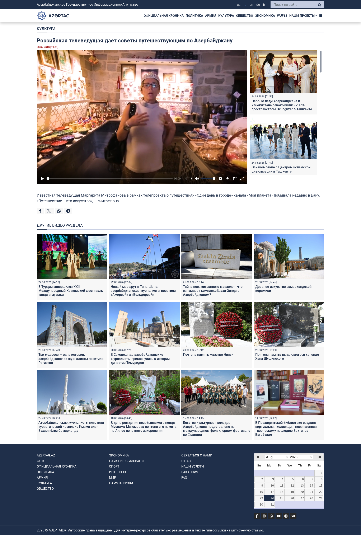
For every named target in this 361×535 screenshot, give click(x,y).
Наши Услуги (192, 466)
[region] (286, 112)
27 (302, 498)
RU (245, 5)
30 (261, 504)
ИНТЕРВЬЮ (117, 472)
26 (292, 498)
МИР (112, 477)
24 (272, 498)
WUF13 (282, 16)
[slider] (110, 178)
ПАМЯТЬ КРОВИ (121, 483)
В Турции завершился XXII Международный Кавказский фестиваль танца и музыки (70, 291)
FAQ (184, 477)
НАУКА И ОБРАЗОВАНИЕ (127, 461)
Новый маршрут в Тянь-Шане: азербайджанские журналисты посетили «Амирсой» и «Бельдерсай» (143, 291)
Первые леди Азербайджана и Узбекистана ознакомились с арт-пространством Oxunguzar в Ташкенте (282, 105)
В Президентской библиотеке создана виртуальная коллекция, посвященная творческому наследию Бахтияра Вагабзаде (286, 429)
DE (258, 5)
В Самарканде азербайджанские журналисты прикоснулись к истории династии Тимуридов (140, 359)
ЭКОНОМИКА (265, 16)
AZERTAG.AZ (46, 455)
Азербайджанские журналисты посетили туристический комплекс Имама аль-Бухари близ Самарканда (71, 426)
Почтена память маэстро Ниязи (208, 355)
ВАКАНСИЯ (189, 472)
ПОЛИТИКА (194, 16)
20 (302, 491)
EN (251, 5)
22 (321, 491)
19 (292, 491)
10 (272, 485)
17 (272, 491)
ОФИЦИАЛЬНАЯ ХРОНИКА (164, 16)
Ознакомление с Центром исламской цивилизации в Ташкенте (281, 169)
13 (302, 485)
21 (311, 491)
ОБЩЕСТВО (244, 16)
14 (311, 485)
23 (261, 498)
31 (272, 504)
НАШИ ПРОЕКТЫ (302, 16)
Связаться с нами (196, 455)
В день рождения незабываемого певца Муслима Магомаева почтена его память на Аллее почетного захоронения (144, 427)
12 (292, 485)
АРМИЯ (210, 16)
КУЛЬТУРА (226, 16)
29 (321, 498)
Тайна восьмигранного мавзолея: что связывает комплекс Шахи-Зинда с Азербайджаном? (213, 291)
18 (281, 491)
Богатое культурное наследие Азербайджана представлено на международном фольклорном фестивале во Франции (216, 429)
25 (281, 498)
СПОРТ (114, 466)
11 (281, 485)
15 (321, 485)
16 (261, 491)
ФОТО (41, 461)
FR (264, 5)
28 (311, 498)
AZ (238, 5)
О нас (186, 461)
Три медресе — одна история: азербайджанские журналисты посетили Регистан (70, 359)
